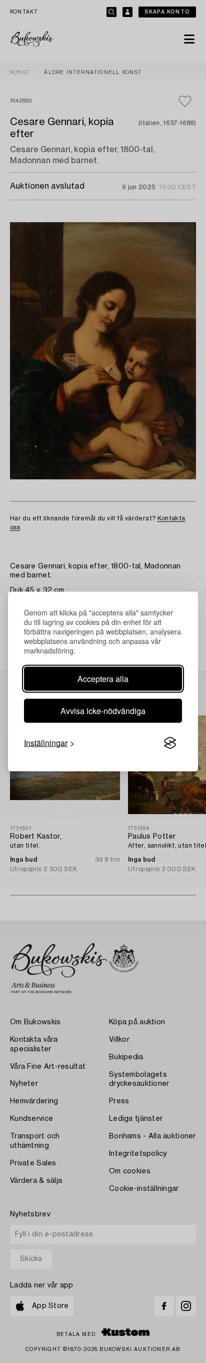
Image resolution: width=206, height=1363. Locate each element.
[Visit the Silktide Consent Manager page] (170, 743)
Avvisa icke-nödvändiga (103, 711)
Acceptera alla (103, 679)
